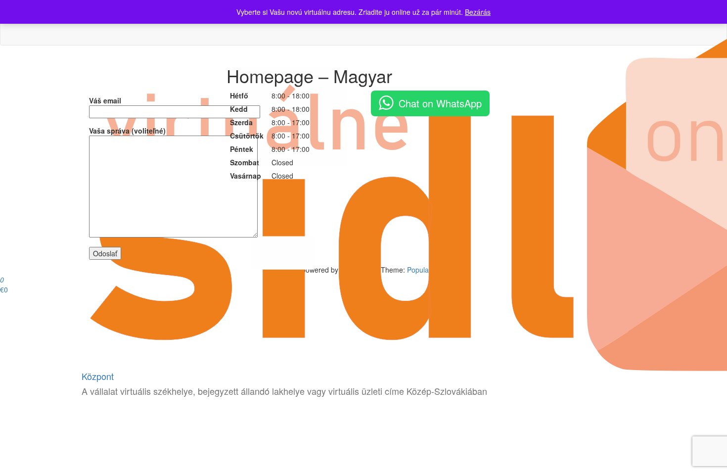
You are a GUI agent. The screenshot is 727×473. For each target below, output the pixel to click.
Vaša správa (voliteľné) (127, 131)
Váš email (105, 100)
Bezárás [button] (478, 12)
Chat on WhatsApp (440, 103)
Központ (98, 376)
